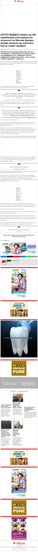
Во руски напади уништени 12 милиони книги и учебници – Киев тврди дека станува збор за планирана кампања (6, 433)
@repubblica (13, 115)
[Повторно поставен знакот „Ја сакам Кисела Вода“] (9, 383)
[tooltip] (4, 256)
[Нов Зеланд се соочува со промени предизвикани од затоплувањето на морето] (28, 383)
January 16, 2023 (31, 117)
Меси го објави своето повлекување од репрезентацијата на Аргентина (29, 409)
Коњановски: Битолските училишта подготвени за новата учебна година (16, 432)
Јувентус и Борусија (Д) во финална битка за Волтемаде (6, 406)
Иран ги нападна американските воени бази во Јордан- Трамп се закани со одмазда (17, 405)
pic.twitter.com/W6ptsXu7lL (26, 115)
